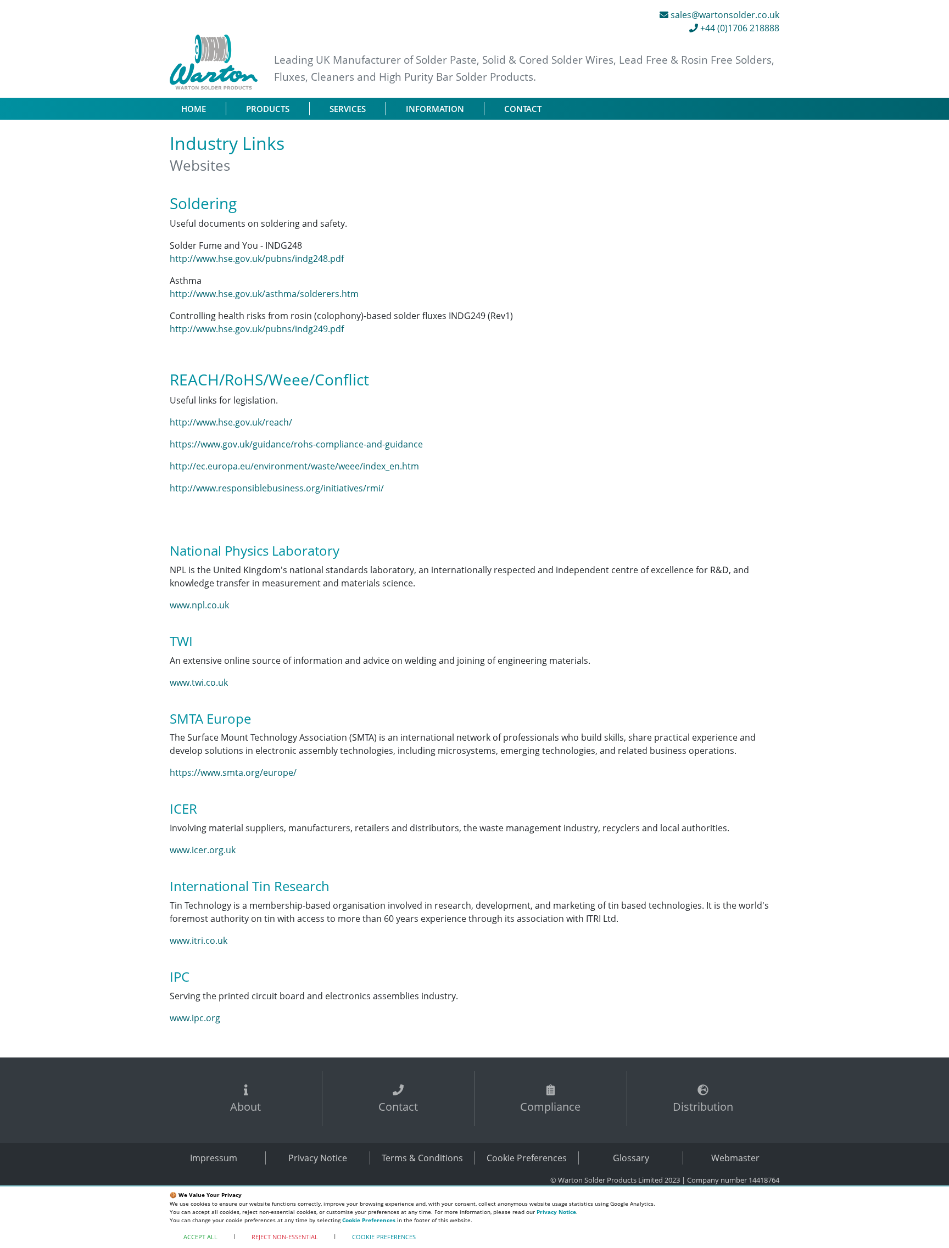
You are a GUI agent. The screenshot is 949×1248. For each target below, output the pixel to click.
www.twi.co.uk (199, 682)
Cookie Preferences (527, 1158)
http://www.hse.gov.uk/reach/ (231, 422)
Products (267, 108)
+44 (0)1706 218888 (738, 28)
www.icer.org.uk (203, 850)
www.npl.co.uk (199, 605)
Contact (523, 108)
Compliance (550, 1106)
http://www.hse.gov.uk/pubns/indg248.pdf (257, 259)
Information (435, 108)
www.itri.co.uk (198, 940)
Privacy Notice (317, 1158)
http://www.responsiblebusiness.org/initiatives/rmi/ (277, 488)
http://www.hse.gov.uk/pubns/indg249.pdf (257, 329)
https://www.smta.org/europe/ (233, 772)
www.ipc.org (195, 1018)
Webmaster (735, 1158)
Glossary (631, 1158)
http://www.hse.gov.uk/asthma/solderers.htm (264, 294)
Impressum (213, 1158)
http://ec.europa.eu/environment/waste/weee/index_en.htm (294, 466)
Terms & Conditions (422, 1158)
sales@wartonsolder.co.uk (723, 15)
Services (348, 108)
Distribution (703, 1106)
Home (203, 108)
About (245, 1106)
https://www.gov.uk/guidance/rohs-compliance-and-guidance (296, 444)
